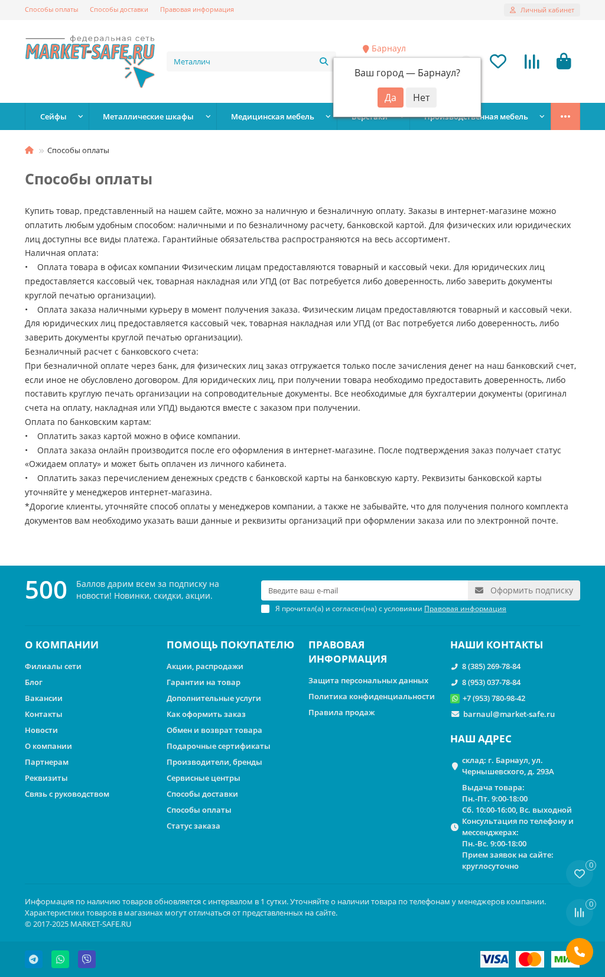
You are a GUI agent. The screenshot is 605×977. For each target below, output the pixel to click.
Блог (34, 682)
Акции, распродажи (205, 666)
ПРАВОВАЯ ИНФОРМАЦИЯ (347, 652)
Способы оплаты (51, 9)
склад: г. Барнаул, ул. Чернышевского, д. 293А (508, 766)
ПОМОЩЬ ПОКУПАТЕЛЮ (230, 644)
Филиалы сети (53, 666)
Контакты (44, 714)
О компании (48, 746)
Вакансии (44, 698)
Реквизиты (46, 777)
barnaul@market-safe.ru (509, 714)
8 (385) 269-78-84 (491, 666)
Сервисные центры (203, 777)
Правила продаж (341, 712)
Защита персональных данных (368, 680)
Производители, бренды (214, 762)
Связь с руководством (67, 793)
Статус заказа (193, 825)
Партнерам (47, 762)
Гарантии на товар (203, 682)
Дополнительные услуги (214, 698)
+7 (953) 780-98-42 (494, 698)
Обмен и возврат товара (214, 730)
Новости (41, 730)
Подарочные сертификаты (219, 746)
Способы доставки (119, 9)
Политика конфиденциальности (371, 696)
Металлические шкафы (148, 116)
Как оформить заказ (206, 714)
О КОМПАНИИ (62, 644)
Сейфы (53, 116)
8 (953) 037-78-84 (491, 682)
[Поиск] (324, 61)
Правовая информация (197, 9)
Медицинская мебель (272, 116)
